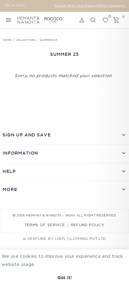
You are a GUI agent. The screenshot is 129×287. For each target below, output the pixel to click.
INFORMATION (20, 153)
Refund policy (88, 225)
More (10, 189)
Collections (26, 40)
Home (7, 40)
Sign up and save (26, 134)
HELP (9, 171)
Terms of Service (45, 225)
